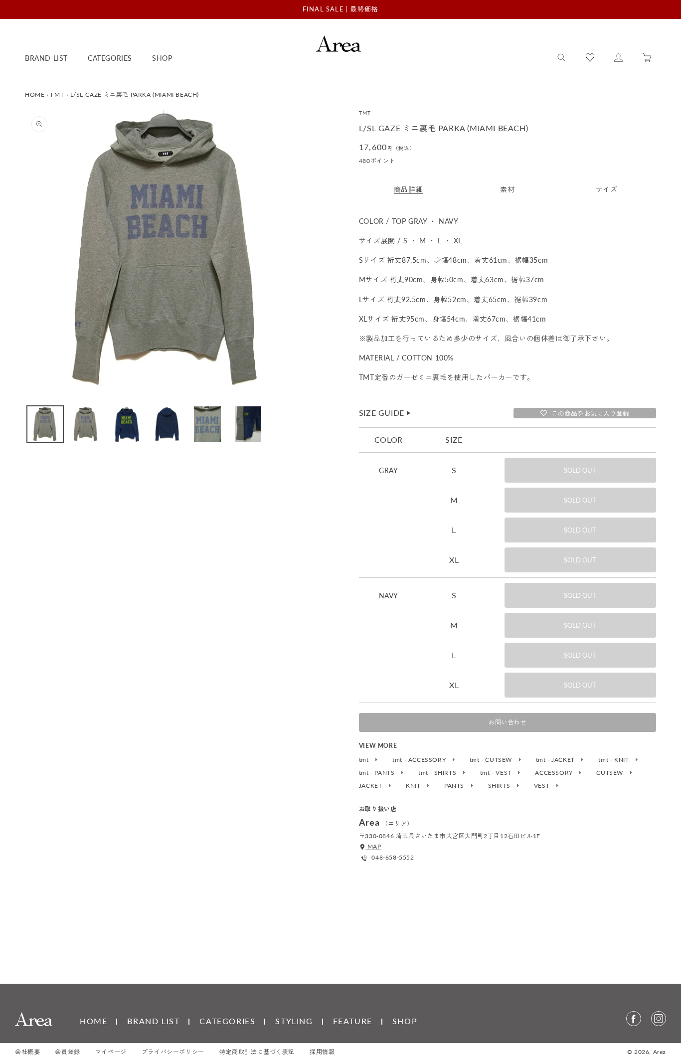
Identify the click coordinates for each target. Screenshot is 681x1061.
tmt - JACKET (556, 760)
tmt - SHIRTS (438, 773)
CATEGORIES (227, 1021)
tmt (364, 760)
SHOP (404, 1021)
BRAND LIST (153, 1021)
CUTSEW (610, 773)
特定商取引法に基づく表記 (257, 1052)
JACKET (371, 786)
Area (659, 1052)
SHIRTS (500, 786)
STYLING (294, 1021)
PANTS (455, 786)
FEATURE (352, 1021)
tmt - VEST (496, 773)
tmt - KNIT (614, 760)
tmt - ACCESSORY (420, 760)
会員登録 (67, 1052)
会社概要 (27, 1052)
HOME (34, 94)
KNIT (414, 786)
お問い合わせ (507, 722)
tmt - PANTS (377, 773)
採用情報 (322, 1052)
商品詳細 (408, 189)
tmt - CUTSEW (492, 760)
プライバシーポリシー (173, 1052)
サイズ (607, 189)
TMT (57, 94)
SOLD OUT (580, 470)
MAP (373, 846)
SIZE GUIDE (385, 412)
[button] (561, 58)
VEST (542, 786)
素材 (507, 189)
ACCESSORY (554, 773)
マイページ (111, 1052)
